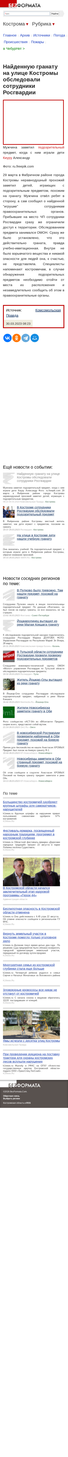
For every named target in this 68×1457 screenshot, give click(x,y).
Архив (25, 35)
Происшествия (16, 42)
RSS (28, 1103)
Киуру (7, 158)
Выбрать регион (11, 1098)
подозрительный (51, 147)
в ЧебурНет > (14, 48)
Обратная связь (11, 1096)
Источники (41, 35)
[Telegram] (25, 338)
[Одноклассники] (16, 338)
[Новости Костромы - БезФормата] (21, 4)
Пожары (37, 42)
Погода (59, 35)
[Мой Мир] (35, 338)
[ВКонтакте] (7, 338)
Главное (10, 35)
